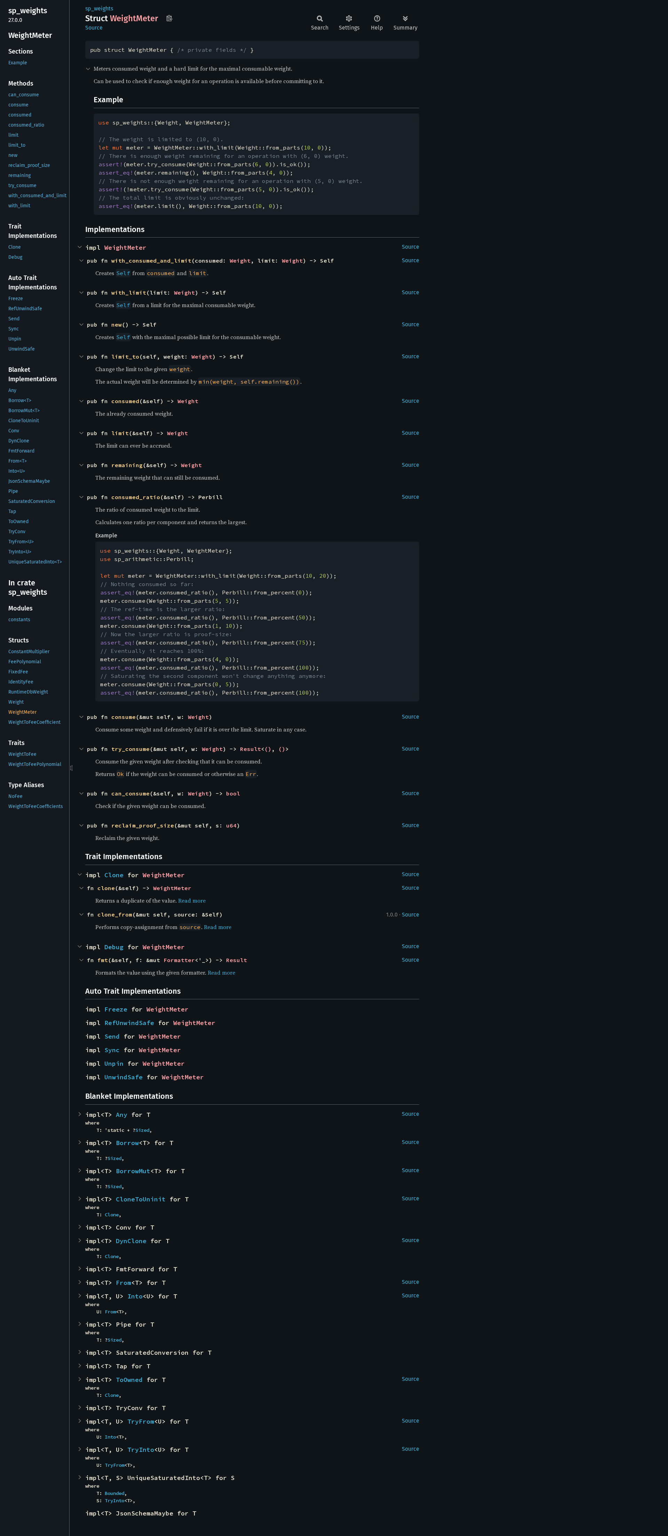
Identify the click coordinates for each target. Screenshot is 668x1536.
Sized (142, 1130)
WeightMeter (125, 247)
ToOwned (129, 1380)
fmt (102, 960)
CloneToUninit (141, 1199)
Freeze (115, 1009)
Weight (240, 260)
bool (233, 793)
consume (123, 716)
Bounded (114, 1493)
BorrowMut (133, 1171)
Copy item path (169, 18)
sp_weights (99, 8)
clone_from (114, 914)
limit (120, 433)
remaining (127, 465)
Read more (192, 900)
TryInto (140, 1450)
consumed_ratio (135, 497)
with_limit (128, 292)
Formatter (179, 960)
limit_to (125, 356)
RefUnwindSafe (129, 1023)
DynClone (131, 1241)
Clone (114, 875)
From (123, 1283)
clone (106, 888)
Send (112, 1036)
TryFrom (140, 1421)
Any (121, 1115)
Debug (114, 947)
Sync (112, 1050)
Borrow (127, 1143)
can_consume (130, 793)
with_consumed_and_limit (151, 260)
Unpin (114, 1063)
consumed (125, 401)
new (116, 324)
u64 (231, 825)
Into (135, 1296)
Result (250, 748)
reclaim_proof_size (142, 825)
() (267, 748)
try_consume (130, 748)
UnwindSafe (123, 1077)
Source (94, 27)
